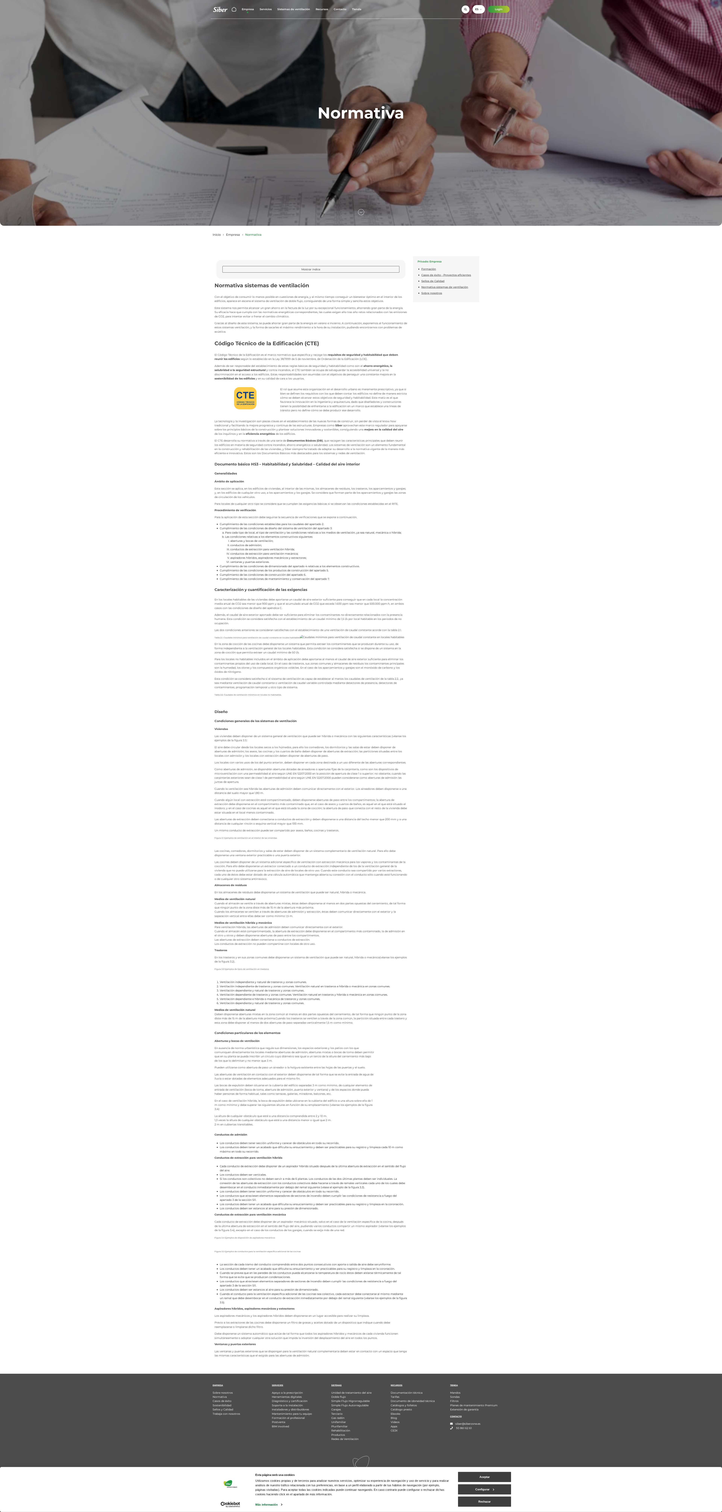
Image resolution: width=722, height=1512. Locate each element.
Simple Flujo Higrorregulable (350, 1401)
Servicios (266, 9)
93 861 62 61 (463, 1428)
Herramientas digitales (287, 1397)
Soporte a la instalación (287, 1405)
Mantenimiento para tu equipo (292, 1413)
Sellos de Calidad (432, 281)
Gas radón (337, 1418)
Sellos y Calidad (223, 1409)
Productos (338, 1435)
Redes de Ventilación (345, 1439)
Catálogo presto (401, 1409)
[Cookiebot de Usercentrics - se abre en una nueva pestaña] (230, 1504)
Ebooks (395, 1413)
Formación (428, 269)
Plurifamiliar (339, 1426)
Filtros (454, 1401)
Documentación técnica (406, 1392)
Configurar (482, 1489)
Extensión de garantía (464, 1409)
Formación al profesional (288, 1418)
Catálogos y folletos (404, 1405)
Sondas (455, 1397)
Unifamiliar (338, 1422)
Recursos (322, 9)
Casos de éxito (222, 1401)
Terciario (337, 1413)
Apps (394, 1426)
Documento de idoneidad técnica (413, 1401)
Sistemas (336, 1385)
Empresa (248, 9)
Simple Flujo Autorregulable (350, 1405)
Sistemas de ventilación (293, 9)
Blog (394, 1418)
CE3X (394, 1430)
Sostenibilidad (222, 1405)
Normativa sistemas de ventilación (444, 287)
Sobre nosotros (431, 293)
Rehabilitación (340, 1430)
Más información (266, 1504)
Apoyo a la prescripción (287, 1392)
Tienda (356, 9)
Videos (395, 1422)
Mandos (455, 1392)
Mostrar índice (310, 269)
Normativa (220, 1397)
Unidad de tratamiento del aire (351, 1392)
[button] (478, 9)
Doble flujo (338, 1397)
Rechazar (484, 1501)
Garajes (336, 1409)
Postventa (278, 1422)
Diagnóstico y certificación (289, 1401)
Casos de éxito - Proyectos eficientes (446, 275)
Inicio (217, 234)
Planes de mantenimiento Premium (474, 1405)
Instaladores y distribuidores (290, 1409)
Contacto (340, 9)
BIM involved (280, 1426)
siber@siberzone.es (467, 1423)
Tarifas (395, 1397)
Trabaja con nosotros (226, 1413)
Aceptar (484, 1477)
